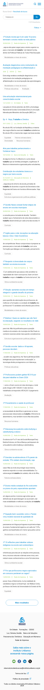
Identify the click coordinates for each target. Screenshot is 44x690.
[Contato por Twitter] (30, 662)
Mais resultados (22, 603)
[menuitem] (14, 630)
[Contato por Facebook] (19, 662)
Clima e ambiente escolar (14, 282)
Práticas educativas (12, 89)
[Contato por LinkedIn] (25, 662)
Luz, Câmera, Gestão (14, 633)
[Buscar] (36, 4)
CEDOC (31, 630)
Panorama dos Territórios (12, 637)
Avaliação (25, 89)
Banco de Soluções (30, 633)
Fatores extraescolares (23, 138)
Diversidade (9, 141)
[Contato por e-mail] (13, 662)
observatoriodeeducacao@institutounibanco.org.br (22, 668)
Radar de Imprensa (22, 640)
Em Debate (14, 630)
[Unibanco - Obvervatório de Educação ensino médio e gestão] (13, 6)
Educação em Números (31, 637)
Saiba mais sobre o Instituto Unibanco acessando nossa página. (22, 650)
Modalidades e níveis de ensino (16, 57)
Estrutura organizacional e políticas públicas (20, 197)
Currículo (8, 225)
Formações (23, 630)
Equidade (8, 138)
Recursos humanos (23, 141)
